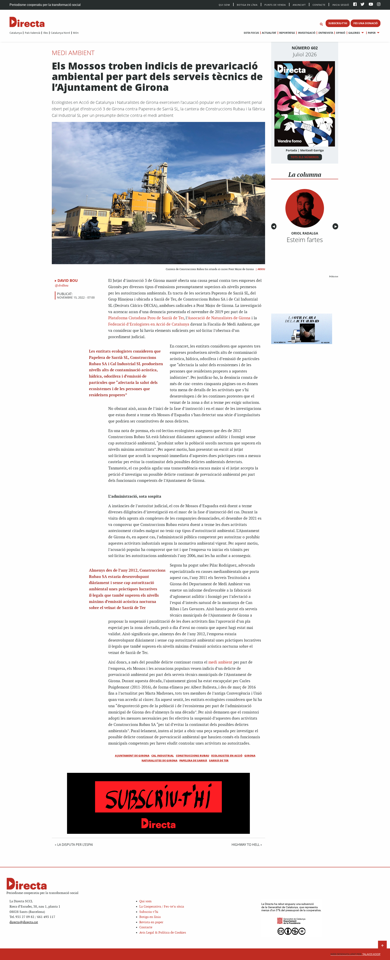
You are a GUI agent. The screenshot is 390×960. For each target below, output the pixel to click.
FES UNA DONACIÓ (365, 23)
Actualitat (269, 33)
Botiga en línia (247, 4)
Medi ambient (73, 52)
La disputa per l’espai (75, 844)
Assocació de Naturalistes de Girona (219, 318)
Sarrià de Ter (219, 760)
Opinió (340, 33)
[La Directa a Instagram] (378, 4)
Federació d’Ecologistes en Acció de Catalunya (148, 324)
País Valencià (32, 33)
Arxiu (261, 269)
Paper (372, 33)
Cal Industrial (162, 755)
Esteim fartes (305, 239)
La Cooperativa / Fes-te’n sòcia (161, 907)
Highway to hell (246, 844)
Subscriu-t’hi (148, 912)
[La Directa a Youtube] (371, 4)
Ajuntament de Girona (132, 755)
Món (76, 33)
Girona (249, 755)
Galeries (354, 33)
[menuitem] (16, 33)
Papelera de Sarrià (193, 760)
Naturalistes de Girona (159, 760)
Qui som (145, 901)
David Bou (67, 280)
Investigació (306, 33)
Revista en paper (151, 922)
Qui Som (224, 5)
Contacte (319, 4)
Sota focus (251, 33)
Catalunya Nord (60, 33)
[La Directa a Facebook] (355, 4)
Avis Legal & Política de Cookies (162, 933)
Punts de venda (275, 4)
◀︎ (274, 226)
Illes (45, 33)
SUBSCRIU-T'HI (337, 23)
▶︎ (336, 226)
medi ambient (220, 662)
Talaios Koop (355, 954)
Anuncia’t (299, 4)
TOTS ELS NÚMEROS (305, 157)
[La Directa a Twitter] (362, 4)
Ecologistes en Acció (226, 755)
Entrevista (325, 33)
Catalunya (16, 33)
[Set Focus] (321, 24)
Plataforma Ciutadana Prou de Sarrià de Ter (146, 318)
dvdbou (62, 286)
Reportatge (287, 33)
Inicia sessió (340, 4)
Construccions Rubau (192, 755)
